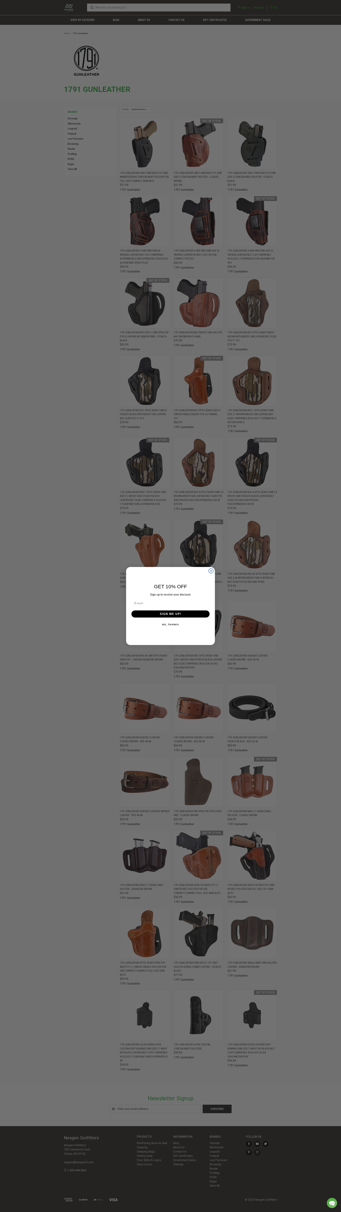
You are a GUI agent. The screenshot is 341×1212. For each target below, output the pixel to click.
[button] (332, 1203)
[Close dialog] (211, 571)
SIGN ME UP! (170, 613)
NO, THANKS (170, 624)
